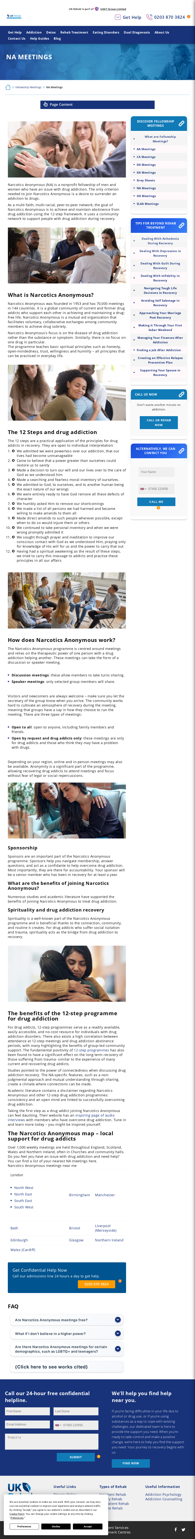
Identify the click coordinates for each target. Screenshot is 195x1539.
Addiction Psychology (163, 1494)
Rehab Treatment (74, 32)
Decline (56, 1526)
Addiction (34, 32)
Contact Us (17, 38)
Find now (131, 1463)
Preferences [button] (17, 1518)
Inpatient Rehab (112, 1494)
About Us (162, 32)
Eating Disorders (106, 32)
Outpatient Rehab (114, 1503)
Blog (57, 38)
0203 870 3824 (169, 17)
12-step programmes (91, 1050)
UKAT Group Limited (113, 9)
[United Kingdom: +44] (143, 489)
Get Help (132, 17)
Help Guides (39, 38)
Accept (88, 1526)
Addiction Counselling (163, 1499)
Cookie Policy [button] (17, 1514)
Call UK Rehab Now (159, 422)
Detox (51, 32)
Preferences (24, 1526)
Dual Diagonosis (137, 32)
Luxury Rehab (110, 1499)
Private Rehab (111, 1508)
